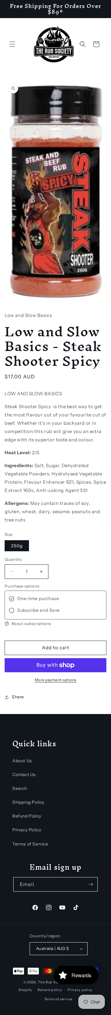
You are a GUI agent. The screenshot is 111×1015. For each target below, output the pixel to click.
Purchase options (22, 586)
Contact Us (24, 774)
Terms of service (58, 999)
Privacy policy (80, 990)
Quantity (13, 559)
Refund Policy (26, 816)
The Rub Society (52, 982)
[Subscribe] (90, 884)
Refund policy (50, 990)
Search (19, 788)
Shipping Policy (28, 802)
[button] (12, 44)
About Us (22, 760)
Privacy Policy (26, 830)
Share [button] (18, 697)
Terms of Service (30, 844)
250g (17, 545)
